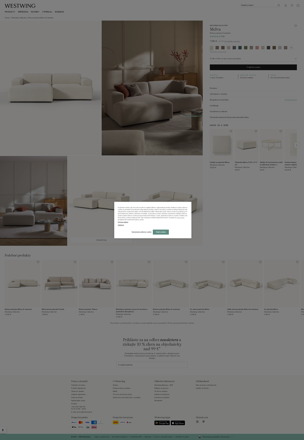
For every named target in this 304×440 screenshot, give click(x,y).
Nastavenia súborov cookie (141, 232)
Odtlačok (121, 225)
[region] (152, 220)
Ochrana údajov (123, 222)
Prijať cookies (161, 232)
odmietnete (180, 218)
